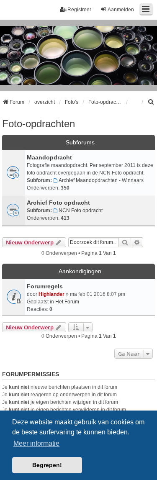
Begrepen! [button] (47, 465)
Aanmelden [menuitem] (121, 10)
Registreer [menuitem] (79, 10)
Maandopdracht (49, 157)
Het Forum (67, 302)
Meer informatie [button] (36, 443)
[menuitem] (151, 102)
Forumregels (45, 286)
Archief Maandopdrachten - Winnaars (101, 180)
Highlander (51, 294)
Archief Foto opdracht (58, 202)
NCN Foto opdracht (81, 210)
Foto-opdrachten (38, 123)
